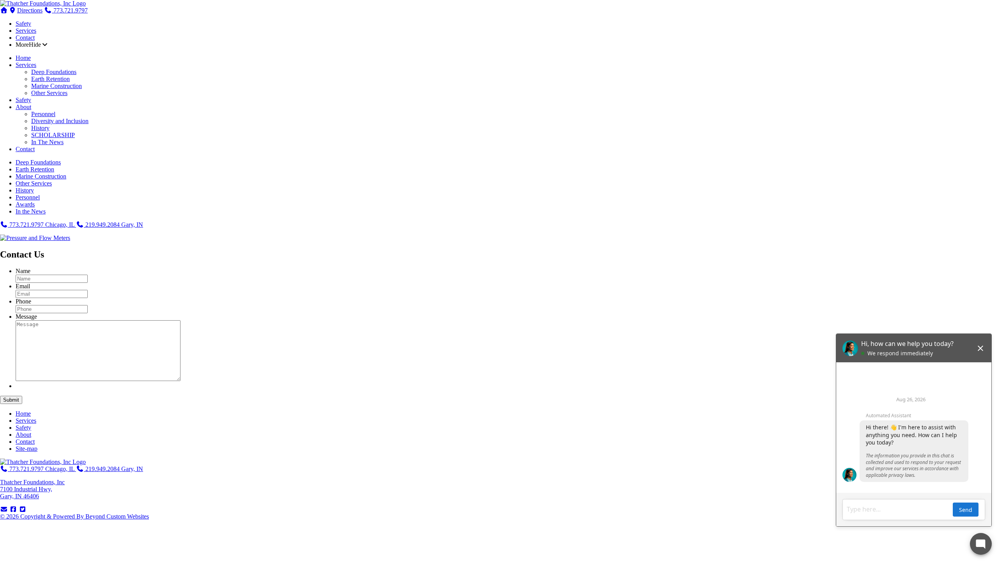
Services (26, 30)
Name (23, 271)
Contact (25, 37)
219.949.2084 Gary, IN (113, 224)
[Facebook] (13, 509)
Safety (23, 23)
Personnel (43, 114)
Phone (23, 301)
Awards (25, 204)
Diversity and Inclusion (59, 121)
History (40, 128)
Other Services (49, 93)
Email (23, 286)
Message (26, 316)
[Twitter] (23, 509)
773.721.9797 (70, 10)
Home (23, 58)
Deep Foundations (53, 72)
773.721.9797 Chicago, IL (42, 224)
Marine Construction (56, 86)
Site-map (26, 448)
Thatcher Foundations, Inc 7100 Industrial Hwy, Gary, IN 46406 (32, 489)
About (23, 107)
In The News (47, 142)
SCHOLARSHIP (53, 135)
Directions (29, 10)
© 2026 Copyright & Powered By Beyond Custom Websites (74, 516)
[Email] (4, 509)
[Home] (43, 3)
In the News (31, 211)
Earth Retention (50, 79)
